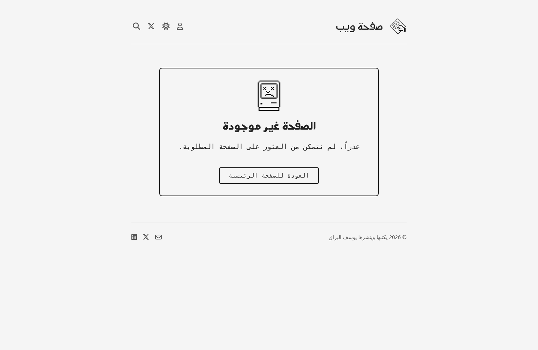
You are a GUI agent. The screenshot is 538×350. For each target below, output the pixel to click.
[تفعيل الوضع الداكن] (166, 26)
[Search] (136, 26)
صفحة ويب (359, 26)
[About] (180, 26)
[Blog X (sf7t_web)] (151, 26)
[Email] (158, 237)
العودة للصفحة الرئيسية (269, 175)
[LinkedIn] (134, 237)
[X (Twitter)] (146, 237)
